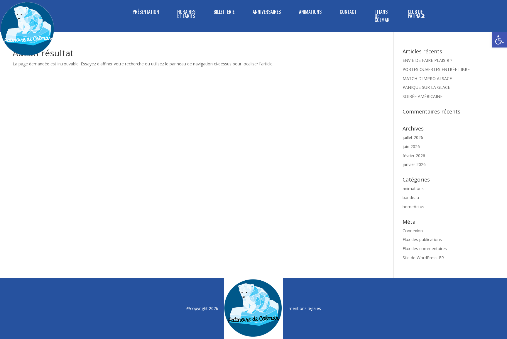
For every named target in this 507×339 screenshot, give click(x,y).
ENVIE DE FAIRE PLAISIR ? (427, 60)
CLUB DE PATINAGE (416, 14)
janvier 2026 (414, 164)
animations (413, 188)
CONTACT (348, 12)
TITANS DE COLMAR (382, 16)
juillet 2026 (413, 137)
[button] (499, 40)
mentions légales (305, 308)
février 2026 (414, 155)
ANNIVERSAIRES (267, 12)
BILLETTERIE (224, 12)
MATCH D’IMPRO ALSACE (427, 78)
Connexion (413, 230)
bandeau (411, 197)
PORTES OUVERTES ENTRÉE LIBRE (436, 69)
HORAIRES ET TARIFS (186, 14)
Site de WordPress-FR (423, 257)
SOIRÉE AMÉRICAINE (422, 96)
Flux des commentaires (425, 248)
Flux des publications (422, 239)
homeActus (413, 206)
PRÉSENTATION (146, 12)
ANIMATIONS (310, 12)
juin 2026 (411, 146)
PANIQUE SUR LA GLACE (426, 87)
